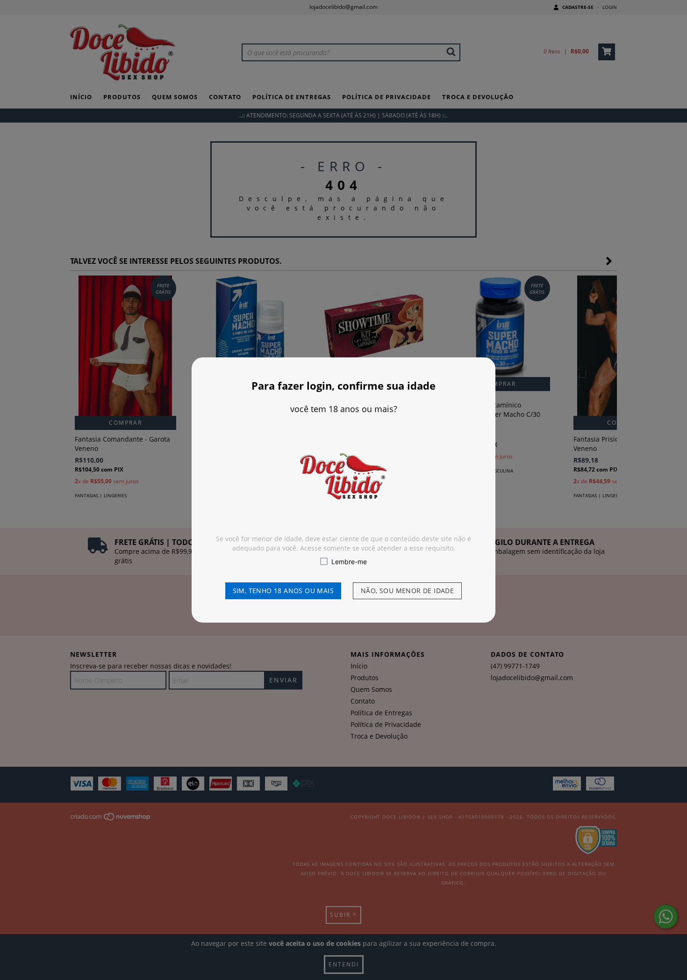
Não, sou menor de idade (407, 590)
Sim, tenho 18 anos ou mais (283, 590)
